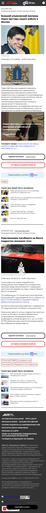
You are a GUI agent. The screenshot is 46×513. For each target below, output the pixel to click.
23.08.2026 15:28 (7, 231)
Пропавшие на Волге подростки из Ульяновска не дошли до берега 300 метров (26, 388)
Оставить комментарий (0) (23, 165)
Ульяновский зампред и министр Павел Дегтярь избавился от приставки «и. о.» (20, 146)
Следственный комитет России (13, 274)
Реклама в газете (9, 422)
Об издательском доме (13, 419)
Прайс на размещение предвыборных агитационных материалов (19, 435)
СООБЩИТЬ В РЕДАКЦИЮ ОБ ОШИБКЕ (18, 439)
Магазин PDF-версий (28, 422)
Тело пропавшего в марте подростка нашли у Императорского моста (25, 374)
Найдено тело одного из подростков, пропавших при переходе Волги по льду (23, 381)
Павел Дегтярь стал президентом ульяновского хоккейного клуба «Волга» (26, 198)
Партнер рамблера (31, 502)
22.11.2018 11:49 (6, 9)
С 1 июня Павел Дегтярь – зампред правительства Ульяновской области (22, 212)
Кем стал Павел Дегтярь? (18, 218)
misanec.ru (5, 55)
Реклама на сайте (10, 431)
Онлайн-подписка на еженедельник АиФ (21, 425)
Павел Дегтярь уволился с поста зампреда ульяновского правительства (22, 127)
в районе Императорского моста (20, 301)
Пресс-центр (31, 419)
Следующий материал (22, 507)
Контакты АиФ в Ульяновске (15, 428)
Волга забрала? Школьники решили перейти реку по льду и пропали (25, 395)
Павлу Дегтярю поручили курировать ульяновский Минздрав (23, 205)
